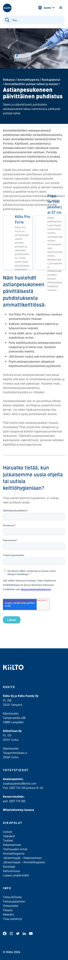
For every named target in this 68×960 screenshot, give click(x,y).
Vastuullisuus (11, 871)
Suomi (47, 7)
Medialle (9, 914)
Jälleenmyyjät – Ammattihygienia (24, 862)
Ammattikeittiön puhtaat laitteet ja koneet (31, 84)
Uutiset (7, 832)
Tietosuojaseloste (14, 901)
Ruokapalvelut (51, 79)
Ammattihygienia (28, 79)
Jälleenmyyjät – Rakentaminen (22, 858)
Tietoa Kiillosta (12, 897)
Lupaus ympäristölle (16, 875)
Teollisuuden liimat (15, 849)
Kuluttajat (9, 866)
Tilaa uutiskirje (12, 919)
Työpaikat (9, 836)
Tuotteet (8, 840)
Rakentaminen (12, 845)
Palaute (8, 910)
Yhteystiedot (10, 906)
